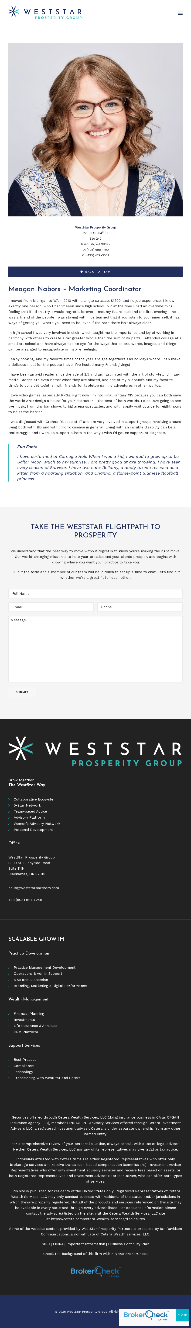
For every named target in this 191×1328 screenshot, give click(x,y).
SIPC (83, 1123)
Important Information (85, 1244)
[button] (180, 13)
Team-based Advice (30, 811)
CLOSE (182, 1315)
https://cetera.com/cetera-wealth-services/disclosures (98, 1219)
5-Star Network (27, 805)
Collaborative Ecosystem (35, 799)
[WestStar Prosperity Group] (45, 13)
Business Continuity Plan (128, 1244)
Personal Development (33, 830)
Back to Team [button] (97, 271)
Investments (24, 1020)
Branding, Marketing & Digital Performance (50, 986)
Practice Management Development (44, 967)
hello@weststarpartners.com (33, 888)
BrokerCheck (136, 1254)
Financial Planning (29, 1014)
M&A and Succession (31, 980)
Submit (22, 692)
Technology (23, 1072)
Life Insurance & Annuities (35, 1026)
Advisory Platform (29, 817)
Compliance (24, 1066)
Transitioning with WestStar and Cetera (47, 1078)
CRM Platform (26, 1032)
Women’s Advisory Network (37, 824)
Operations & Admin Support (38, 973)
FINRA (72, 1123)
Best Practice (25, 1060)
